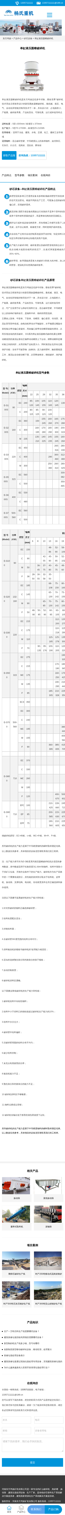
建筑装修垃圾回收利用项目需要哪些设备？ (24, 1337)
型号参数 (19, 175)
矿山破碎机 (44, 1489)
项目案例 (32, 175)
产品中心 (17, 38)
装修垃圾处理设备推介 (14, 1355)
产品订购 (53, 1509)
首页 (9, 1512)
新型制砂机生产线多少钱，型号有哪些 (21, 1343)
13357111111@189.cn (52, 3)
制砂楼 (55, 1489)
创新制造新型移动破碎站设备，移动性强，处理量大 (28, 1349)
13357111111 (26, 3)
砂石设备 (28, 38)
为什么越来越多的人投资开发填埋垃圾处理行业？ (27, 1367)
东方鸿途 (7, 38)
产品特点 (6, 175)
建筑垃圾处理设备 (16, 1492)
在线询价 (45, 175)
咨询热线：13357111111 (32, 155)
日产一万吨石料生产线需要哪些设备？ (21, 1331)
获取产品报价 (9, 157)
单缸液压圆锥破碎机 (43, 38)
